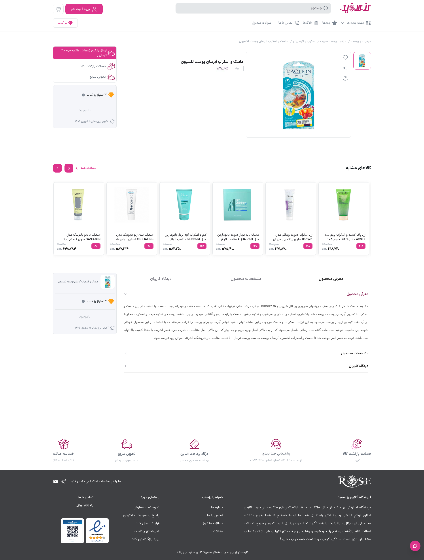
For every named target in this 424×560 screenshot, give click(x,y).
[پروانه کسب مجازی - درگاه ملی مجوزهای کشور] (72, 530)
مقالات (218, 531)
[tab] (331, 279)
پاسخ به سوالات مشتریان (141, 515)
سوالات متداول (261, 23)
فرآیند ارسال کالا (147, 523)
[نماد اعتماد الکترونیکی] (97, 530)
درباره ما (217, 507)
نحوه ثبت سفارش (146, 507)
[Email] (55, 481)
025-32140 (84, 506)
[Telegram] (63, 481)
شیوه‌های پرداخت (146, 531)
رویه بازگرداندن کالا (145, 539)
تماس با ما (215, 515)
